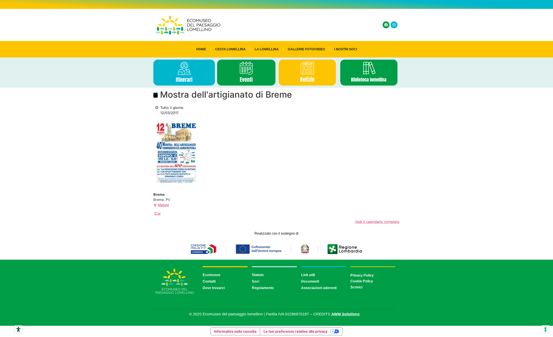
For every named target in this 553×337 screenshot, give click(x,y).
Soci (255, 281)
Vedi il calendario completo (377, 221)
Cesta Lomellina (230, 49)
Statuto (258, 275)
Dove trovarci (214, 288)
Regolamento (263, 288)
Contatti (209, 281)
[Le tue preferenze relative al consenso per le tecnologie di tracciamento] (545, 329)
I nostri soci (345, 49)
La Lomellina (267, 49)
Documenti (310, 281)
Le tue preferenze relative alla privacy (295, 331)
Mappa (161, 204)
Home (201, 49)
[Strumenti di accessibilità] (18, 329)
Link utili (308, 275)
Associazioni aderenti (319, 288)
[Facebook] (386, 24)
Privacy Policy (362, 275)
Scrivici (356, 287)
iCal (157, 213)
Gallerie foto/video (306, 49)
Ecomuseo (211, 275)
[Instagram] (394, 24)
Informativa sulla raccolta (235, 331)
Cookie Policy (361, 281)
